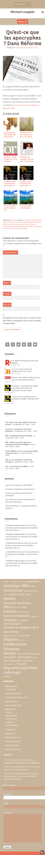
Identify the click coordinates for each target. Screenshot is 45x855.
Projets (8, 733)
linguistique (16, 660)
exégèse (12, 594)
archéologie (11, 586)
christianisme (22, 222)
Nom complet (9, 785)
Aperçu (9, 689)
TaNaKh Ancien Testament (12, 228)
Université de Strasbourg (28, 653)
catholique (34, 220)
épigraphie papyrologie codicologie (20, 670)
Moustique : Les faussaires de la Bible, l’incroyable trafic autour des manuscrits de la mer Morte (25, 388)
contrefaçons (30, 590)
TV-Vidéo (10, 725)
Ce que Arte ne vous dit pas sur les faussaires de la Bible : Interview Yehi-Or (25, 399)
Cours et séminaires (14, 697)
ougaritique (35, 616)
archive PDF (8, 108)
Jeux (8, 712)
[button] (42, 852)
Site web (7, 304)
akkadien (13, 582)
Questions (9, 745)
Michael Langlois (22, 11)
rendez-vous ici (21, 769)
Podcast (8, 729)
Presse (9, 719)
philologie (10, 620)
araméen (33, 581)
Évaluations (10, 701)
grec (28, 594)
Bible (11, 222)
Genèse (21, 594)
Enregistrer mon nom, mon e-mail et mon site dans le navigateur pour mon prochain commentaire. (22, 321)
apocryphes (26, 220)
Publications (10, 737)
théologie (24, 228)
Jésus (40, 220)
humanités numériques (17, 603)
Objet (5, 803)
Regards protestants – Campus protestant (16, 635)
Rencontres (10, 749)
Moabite (20, 612)
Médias (8, 709)
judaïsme (22, 224)
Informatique (11, 705)
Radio (8, 722)
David (5, 595)
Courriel (7, 794)
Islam (16, 224)
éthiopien (31, 222)
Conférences (10, 693)
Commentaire (10, 252)
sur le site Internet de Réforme (25, 105)
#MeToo (6, 582)
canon (16, 222)
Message (7, 812)
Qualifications (11, 741)
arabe (25, 582)
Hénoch (5, 224)
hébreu (8, 607)
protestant (13, 226)
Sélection (9, 686)
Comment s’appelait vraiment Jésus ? (20, 489)
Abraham (6, 222)
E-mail (7, 294)
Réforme (32, 226)
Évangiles (37, 222)
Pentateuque (7, 664)
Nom (6, 283)
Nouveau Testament (16, 616)
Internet (13, 220)
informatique (24, 657)
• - (20, 444)
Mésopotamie (28, 661)
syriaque (22, 640)
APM (20, 582)
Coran (14, 664)
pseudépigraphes (23, 226)
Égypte (34, 657)
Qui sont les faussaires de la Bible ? (19, 485)
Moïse (27, 224)
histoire (11, 224)
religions (39, 226)
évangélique (7, 676)
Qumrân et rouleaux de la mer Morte (21, 630)
